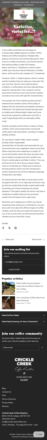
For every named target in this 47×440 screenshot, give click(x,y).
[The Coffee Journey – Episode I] (3, 240)
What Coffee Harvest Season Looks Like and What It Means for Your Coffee (29, 286)
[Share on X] (9, 228)
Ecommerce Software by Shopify (23, 437)
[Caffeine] (44, 240)
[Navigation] (3, 14)
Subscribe (14, 269)
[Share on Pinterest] (15, 228)
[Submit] (42, 347)
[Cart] (44, 14)
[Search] (38, 14)
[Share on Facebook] (3, 228)
